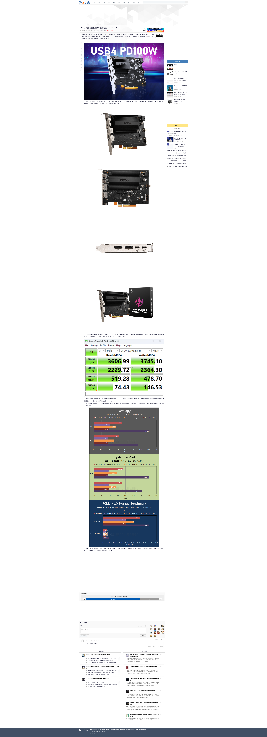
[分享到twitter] (81, 67)
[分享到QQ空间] (81, 51)
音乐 (104, 2)
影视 (99, 2)
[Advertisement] (133, 14)
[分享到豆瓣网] (81, 61)
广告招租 (96, 731)
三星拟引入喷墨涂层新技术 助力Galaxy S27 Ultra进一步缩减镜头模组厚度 (103, 662)
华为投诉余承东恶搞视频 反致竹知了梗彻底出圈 (97, 678)
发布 (143, 635)
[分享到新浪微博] (81, 48)
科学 (124, 2)
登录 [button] (81, 625)
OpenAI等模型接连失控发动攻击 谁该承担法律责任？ (98, 674)
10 (167, 166)
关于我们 (92, 731)
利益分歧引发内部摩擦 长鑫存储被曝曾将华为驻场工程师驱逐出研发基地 (102, 684)
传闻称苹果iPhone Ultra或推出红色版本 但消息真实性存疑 (143, 666)
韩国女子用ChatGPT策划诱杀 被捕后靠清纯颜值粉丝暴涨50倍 (182, 166)
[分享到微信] (81, 58)
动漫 (114, 2)
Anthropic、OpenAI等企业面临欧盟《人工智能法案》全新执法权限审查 (102, 670)
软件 (129, 2)
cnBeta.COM (103, 30)
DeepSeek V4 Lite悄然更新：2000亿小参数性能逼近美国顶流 (181, 153)
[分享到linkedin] (81, 70)
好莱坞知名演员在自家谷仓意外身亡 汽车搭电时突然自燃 (180, 155)
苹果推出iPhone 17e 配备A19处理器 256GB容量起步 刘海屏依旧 (182, 163)
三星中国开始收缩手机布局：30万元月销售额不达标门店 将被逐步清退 (102, 658)
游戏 (109, 2)
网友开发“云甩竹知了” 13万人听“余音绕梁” (96, 682)
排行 (139, 2)
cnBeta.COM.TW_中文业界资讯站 (85, 2)
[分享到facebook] (81, 64)
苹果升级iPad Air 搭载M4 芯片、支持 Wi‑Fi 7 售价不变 (180, 150)
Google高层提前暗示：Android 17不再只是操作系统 (179, 160)
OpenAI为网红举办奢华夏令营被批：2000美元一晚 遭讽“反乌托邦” (101, 672)
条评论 (111, 30)
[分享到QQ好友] (81, 54)
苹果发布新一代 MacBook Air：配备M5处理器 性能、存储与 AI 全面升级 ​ (184, 158)
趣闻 (119, 2)
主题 (134, 2)
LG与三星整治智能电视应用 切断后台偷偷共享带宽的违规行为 (100, 660)
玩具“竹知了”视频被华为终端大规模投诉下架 (96, 686)
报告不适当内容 (102, 731)
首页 (94, 2)
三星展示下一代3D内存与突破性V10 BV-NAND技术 (98, 654)
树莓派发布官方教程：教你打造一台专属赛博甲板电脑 (142, 690)
